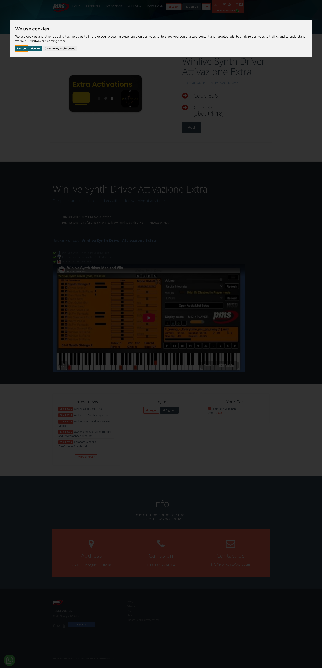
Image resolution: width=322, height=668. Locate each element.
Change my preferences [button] (60, 48)
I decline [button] (35, 48)
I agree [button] (21, 48)
